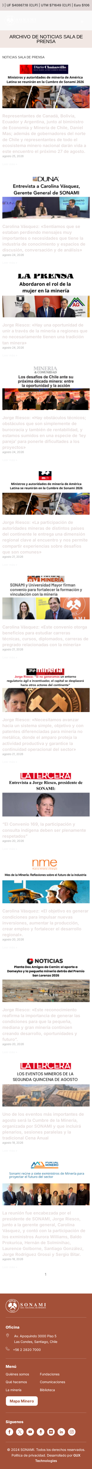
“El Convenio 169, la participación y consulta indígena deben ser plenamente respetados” (44, 830)
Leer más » (9, 164)
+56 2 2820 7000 (27, 1350)
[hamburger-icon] (82, 22)
